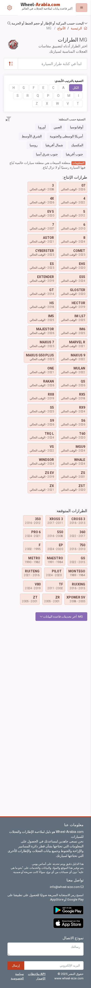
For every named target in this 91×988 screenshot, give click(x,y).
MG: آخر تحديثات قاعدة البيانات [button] (62, 616)
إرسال (16, 965)
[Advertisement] (45, 671)
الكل (76, 88)
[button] (45, 23)
